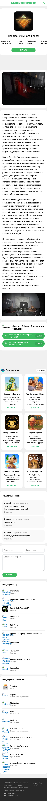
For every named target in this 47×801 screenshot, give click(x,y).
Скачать (23, 50)
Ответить (8, 512)
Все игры (41, 370)
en (41, 784)
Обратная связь (9, 793)
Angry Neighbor (35, 433)
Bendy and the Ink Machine (14, 433)
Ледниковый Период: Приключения (18, 471)
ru (36, 784)
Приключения (12, 408)
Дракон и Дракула (12, 394)
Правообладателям (11, 795)
